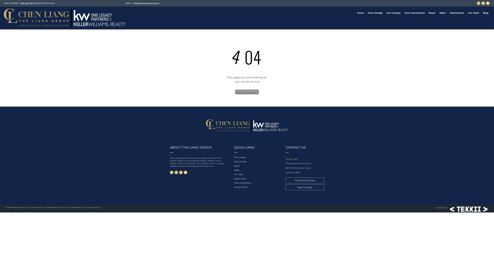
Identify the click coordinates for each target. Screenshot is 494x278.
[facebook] (478, 3)
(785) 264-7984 (27, 3)
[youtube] (488, 3)
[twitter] (176, 173)
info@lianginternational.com (146, 3)
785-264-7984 (292, 159)
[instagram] (483, 3)
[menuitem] (360, 13)
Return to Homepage (247, 91)
